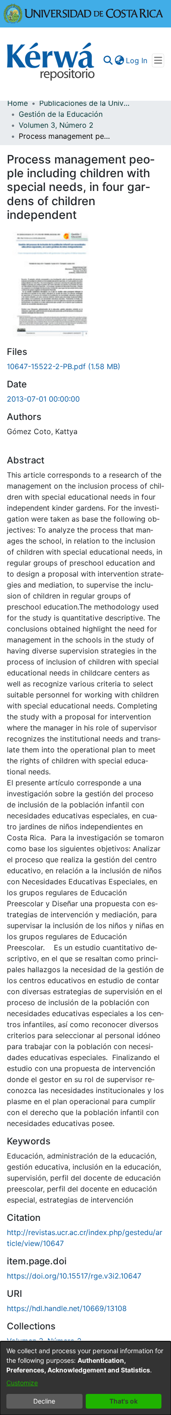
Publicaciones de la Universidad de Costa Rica (84, 103)
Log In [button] (137, 60)
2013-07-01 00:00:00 (43, 398)
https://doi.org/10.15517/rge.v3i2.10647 (74, 1275)
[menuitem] (119, 60)
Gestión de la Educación (61, 114)
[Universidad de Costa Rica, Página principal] (83, 12)
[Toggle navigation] (158, 60)
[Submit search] (108, 60)
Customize (22, 1383)
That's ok (123, 1401)
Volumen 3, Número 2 (56, 125)
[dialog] (85, 1378)
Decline (44, 1401)
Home (17, 103)
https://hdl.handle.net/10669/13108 (67, 1308)
